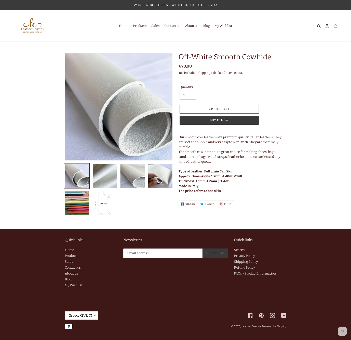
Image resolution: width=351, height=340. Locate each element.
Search (239, 250)
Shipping (204, 73)
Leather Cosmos (251, 326)
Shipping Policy (246, 262)
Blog (68, 279)
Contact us (73, 267)
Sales (69, 262)
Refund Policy (244, 267)
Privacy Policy (244, 256)
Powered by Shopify (274, 326)
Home (69, 250)
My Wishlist (73, 285)
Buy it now (219, 120)
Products (71, 256)
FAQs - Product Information (255, 273)
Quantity (186, 87)
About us (71, 273)
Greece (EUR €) (80, 315)
